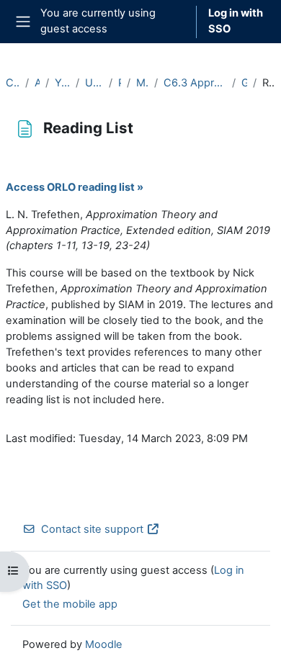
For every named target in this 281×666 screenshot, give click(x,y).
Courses (12, 82)
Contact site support (92, 529)
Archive (37, 82)
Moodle (103, 644)
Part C (119, 82)
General (244, 82)
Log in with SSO (235, 20)
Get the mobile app (69, 604)
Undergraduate (93, 82)
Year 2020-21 (62, 82)
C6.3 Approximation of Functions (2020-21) (195, 82)
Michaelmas (142, 82)
